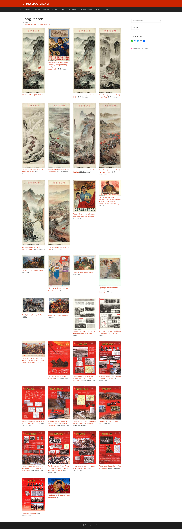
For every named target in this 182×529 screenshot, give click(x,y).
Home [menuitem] (19, 9)
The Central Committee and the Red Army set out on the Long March (83, 378)
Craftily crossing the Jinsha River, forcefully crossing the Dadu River (57, 423)
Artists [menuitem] (54, 9)
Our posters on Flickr (140, 48)
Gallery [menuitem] (27, 9)
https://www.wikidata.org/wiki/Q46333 (36, 24)
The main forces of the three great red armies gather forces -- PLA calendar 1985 (33, 360)
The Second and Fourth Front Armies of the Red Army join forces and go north (58, 468)
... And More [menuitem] (72, 9)
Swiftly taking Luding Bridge (32, 315)
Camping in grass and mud (108, 421)
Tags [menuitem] (62, 9)
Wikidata (26, 22)
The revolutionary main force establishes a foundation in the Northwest (33, 468)
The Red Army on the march (83, 272)
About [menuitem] (98, 9)
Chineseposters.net (36, 4)
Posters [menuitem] (46, 9)
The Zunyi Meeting (29, 513)
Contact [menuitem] (106, 9)
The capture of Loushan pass (32, 270)
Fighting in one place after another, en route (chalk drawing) (108, 290)
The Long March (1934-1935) (32, 95)
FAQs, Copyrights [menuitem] (86, 9)
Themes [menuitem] (37, 9)
